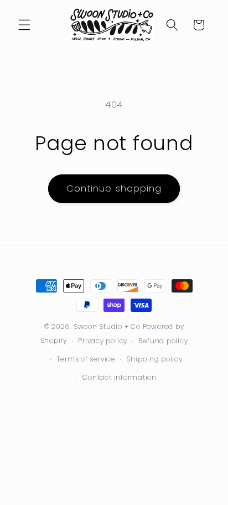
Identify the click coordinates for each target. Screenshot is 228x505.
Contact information (119, 377)
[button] (24, 25)
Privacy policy (102, 340)
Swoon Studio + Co (107, 326)
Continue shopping (114, 188)
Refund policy (163, 340)
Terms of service (86, 359)
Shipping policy (154, 359)
